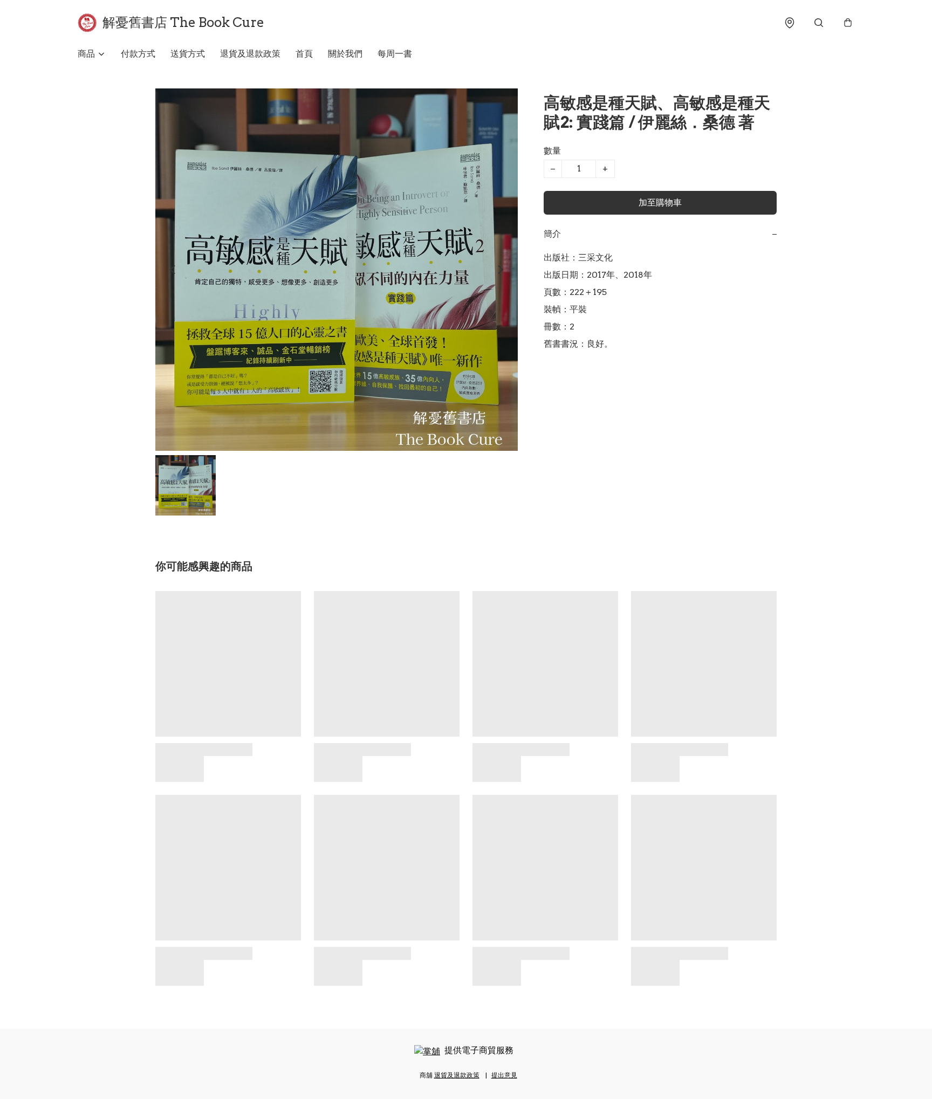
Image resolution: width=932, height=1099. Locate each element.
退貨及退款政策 (250, 54)
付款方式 (138, 54)
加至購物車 (660, 202)
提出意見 (504, 1075)
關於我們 (345, 54)
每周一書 (395, 54)
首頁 (304, 54)
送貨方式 (187, 54)
